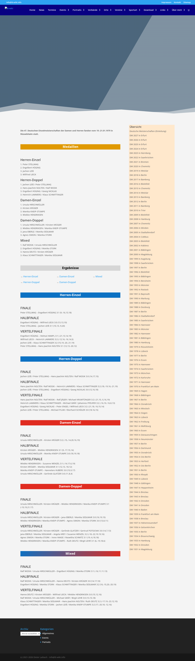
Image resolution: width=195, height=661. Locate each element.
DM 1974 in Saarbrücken (141, 369)
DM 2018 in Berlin (138, 175)
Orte (106, 10)
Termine (52, 10)
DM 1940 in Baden (138, 509)
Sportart (133, 10)
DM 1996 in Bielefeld (139, 272)
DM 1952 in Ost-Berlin (140, 465)
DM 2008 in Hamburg (140, 219)
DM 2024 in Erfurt (138, 148)
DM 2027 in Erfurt (138, 135)
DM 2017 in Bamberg (140, 179)
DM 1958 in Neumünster (141, 439)
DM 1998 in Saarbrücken (141, 263)
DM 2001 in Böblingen (140, 250)
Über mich (177, 10)
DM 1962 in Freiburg (139, 421)
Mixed (99, 276)
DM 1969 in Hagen (138, 391)
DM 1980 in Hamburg (140, 342)
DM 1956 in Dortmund (140, 448)
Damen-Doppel (67, 282)
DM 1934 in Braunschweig (142, 536)
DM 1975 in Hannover (140, 364)
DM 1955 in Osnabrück (141, 452)
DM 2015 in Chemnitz (140, 188)
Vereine (118, 10)
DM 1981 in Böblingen (140, 338)
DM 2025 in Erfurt (138, 144)
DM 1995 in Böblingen (140, 276)
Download (149, 10)
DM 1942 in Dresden (139, 500)
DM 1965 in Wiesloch (140, 408)
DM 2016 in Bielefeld (139, 184)
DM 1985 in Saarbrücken (141, 320)
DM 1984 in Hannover (140, 324)
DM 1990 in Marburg (139, 298)
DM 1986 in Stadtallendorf (142, 316)
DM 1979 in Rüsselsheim (141, 347)
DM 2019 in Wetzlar (139, 170)
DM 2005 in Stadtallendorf (142, 232)
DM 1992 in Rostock (139, 289)
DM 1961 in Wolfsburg (140, 426)
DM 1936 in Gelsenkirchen (142, 527)
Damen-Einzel (66, 276)
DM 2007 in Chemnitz (140, 223)
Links (162, 10)
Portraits (77, 10)
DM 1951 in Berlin (138, 470)
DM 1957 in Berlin (138, 443)
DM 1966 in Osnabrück (141, 404)
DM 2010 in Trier (138, 210)
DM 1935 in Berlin (138, 531)
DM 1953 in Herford (139, 461)
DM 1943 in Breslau (139, 496)
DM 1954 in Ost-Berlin (140, 456)
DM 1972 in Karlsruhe (140, 377)
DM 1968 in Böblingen (140, 395)
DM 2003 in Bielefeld (139, 241)
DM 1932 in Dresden (139, 544)
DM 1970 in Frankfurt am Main (144, 386)
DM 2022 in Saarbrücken (141, 157)
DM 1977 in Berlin (138, 355)
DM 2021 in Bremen (139, 162)
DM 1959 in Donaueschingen (143, 434)
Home (32, 10)
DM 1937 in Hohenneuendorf (143, 522)
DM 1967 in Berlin (138, 399)
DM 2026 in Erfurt (138, 140)
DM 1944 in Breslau (139, 492)
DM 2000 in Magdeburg (141, 254)
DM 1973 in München (140, 373)
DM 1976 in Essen (138, 360)
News (41, 10)
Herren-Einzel (30, 276)
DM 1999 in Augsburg (140, 258)
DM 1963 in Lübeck (139, 417)
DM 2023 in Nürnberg (140, 153)
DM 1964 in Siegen (138, 413)
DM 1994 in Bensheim (140, 280)
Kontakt (177, 2)
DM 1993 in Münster (139, 285)
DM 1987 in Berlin (138, 311)
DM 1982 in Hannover (140, 333)
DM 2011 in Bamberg (140, 206)
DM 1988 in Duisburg (140, 307)
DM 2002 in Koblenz (139, 245)
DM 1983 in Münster (139, 329)
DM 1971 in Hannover (140, 382)
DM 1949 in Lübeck (139, 478)
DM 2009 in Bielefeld (139, 214)
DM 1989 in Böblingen (140, 302)
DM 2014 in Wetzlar (139, 192)
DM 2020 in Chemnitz (140, 166)
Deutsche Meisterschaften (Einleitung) (148, 131)
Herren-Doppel (31, 282)
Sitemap (187, 2)
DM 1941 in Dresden (139, 505)
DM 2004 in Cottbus (139, 236)
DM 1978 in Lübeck (139, 351)
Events (63, 10)
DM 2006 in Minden (139, 228)
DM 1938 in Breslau (139, 518)
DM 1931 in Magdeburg (141, 549)
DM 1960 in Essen (138, 430)
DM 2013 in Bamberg (140, 197)
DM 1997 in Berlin (138, 267)
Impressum (166, 2)
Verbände (92, 10)
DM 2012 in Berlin (138, 201)
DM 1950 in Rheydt (139, 474)
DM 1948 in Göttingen (140, 483)
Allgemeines (48, 633)
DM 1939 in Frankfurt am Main (144, 514)
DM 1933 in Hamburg (140, 540)
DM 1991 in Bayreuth (140, 294)
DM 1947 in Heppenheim (141, 487)
